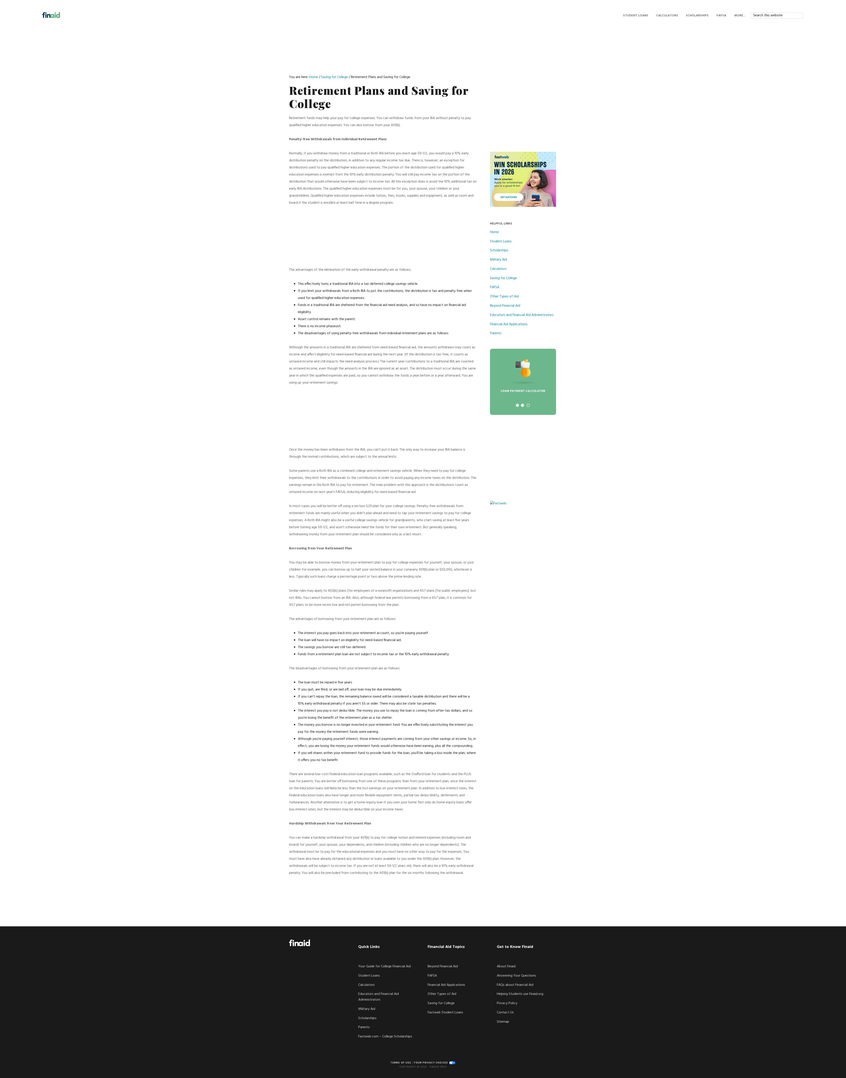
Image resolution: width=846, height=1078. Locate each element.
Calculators (498, 269)
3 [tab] (528, 405)
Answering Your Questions (516, 976)
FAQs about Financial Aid (515, 985)
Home (494, 232)
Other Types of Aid (504, 296)
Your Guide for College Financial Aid (384, 966)
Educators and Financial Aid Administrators (522, 315)
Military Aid (498, 260)
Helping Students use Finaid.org (520, 994)
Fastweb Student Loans (445, 1012)
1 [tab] (517, 405)
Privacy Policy (507, 1003)
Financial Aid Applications (508, 324)
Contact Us (505, 1012)
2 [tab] (522, 405)
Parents (495, 333)
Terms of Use (400, 1063)
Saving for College (503, 278)
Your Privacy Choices (431, 1063)
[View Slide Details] (523, 382)
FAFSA (494, 287)
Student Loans (501, 241)
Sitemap (503, 1022)
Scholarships (499, 250)
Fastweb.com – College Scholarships (385, 1036)
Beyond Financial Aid (505, 306)
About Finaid (506, 966)
